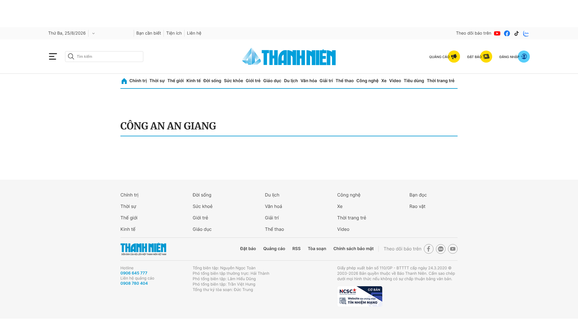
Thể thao (345, 80)
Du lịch (291, 80)
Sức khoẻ (203, 206)
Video (395, 80)
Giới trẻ (253, 80)
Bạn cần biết (148, 33)
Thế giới (175, 80)
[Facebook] (507, 33)
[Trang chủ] (124, 81)
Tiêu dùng (414, 80)
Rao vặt (417, 206)
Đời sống (212, 80)
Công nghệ (367, 80)
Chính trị (138, 80)
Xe (384, 80)
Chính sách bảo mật (353, 248)
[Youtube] (497, 33)
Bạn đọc (418, 195)
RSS (296, 248)
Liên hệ (194, 33)
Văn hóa (308, 80)
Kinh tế (193, 80)
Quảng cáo (274, 248)
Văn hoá (273, 206)
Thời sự (157, 80)
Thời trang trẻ (441, 80)
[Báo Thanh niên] (143, 249)
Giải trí (326, 80)
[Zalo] (526, 33)
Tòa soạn (317, 248)
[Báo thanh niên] (289, 56)
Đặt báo (248, 248)
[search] (104, 56)
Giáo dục (272, 80)
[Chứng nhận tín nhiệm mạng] (359, 296)
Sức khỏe (233, 80)
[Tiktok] (516, 33)
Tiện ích (174, 33)
